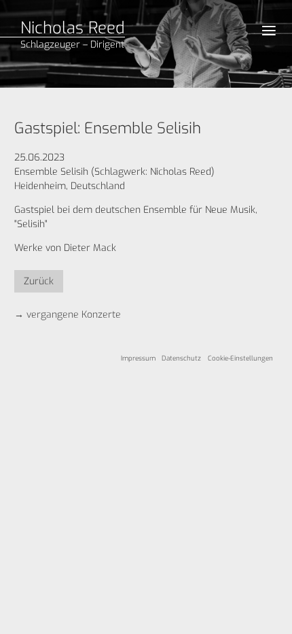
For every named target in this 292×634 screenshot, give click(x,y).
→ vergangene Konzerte (67, 314)
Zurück (39, 281)
